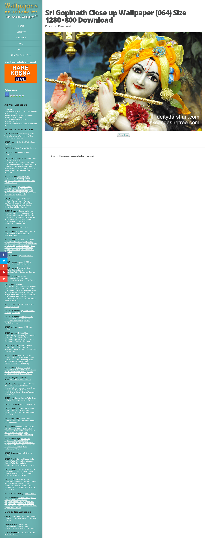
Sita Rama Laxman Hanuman (17, 171)
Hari (19, 532)
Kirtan (18, 115)
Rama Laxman (16, 298)
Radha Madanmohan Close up (19, 486)
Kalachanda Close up (22, 231)
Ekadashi (30, 111)
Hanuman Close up (22, 162)
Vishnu (14, 123)
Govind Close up (21, 398)
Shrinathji (14, 119)
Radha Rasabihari (17, 294)
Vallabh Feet (11, 351)
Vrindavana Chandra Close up (17, 392)
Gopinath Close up (13, 215)
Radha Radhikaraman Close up (16, 448)
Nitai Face (10, 288)
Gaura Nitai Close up (23, 246)
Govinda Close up (18, 178)
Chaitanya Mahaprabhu (9, 110)
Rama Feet (25, 164)
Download (123, 135)
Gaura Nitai (24, 227)
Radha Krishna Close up (16, 193)
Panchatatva (16, 313)
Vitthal (19, 123)
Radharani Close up (18, 223)
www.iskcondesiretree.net (78, 156)
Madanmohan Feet (13, 481)
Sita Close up (26, 290)
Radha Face (18, 288)
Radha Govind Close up (25, 400)
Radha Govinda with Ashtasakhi (22, 465)
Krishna (23, 115)
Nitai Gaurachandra (25, 217)
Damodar (17, 111)
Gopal (23, 213)
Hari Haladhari (26, 532)
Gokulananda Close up (19, 516)
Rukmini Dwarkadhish (15, 321)
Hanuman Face (20, 286)
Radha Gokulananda (14, 518)
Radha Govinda (24, 181)
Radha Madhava (24, 420)
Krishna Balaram (13, 445)
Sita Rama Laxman (13, 250)
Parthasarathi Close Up (15, 242)
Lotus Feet (14, 117)
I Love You (12, 113)
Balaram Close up (24, 498)
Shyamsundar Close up (15, 278)
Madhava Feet (12, 335)
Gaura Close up (20, 148)
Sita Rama (25, 298)
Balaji (17, 426)
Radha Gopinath (11, 122)
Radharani (26, 123)
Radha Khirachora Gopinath (17, 473)
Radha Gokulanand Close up (17, 166)
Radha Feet (26, 384)
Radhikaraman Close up (15, 443)
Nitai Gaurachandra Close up (20, 218)
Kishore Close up (17, 201)
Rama (10, 121)
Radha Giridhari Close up (20, 363)
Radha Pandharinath (27, 404)
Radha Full (26, 288)
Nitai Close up (31, 148)
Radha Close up (23, 134)
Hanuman (11, 162)
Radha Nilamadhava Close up (24, 272)
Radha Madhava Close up (21, 264)
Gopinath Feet (26, 215)
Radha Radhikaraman (14, 447)
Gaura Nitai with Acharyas (16, 205)
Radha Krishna (24, 412)
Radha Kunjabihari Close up (23, 435)
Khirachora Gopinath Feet (16, 471)
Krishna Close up (18, 410)
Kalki (14, 115)
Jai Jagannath (11, 114)
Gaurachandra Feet (13, 213)
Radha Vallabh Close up (18, 349)
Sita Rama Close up (21, 168)
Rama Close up (16, 164)
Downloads (65, 26)
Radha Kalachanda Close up (17, 234)
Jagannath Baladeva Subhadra (18, 328)
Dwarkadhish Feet (13, 319)
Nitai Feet (14, 217)
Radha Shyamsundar (24, 506)
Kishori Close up (13, 203)
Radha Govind (12, 400)
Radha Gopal (21, 142)
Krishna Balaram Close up (19, 485)
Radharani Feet (21, 195)
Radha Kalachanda (17, 233)
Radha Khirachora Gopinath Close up (18, 474)
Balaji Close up (24, 426)
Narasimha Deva (22, 335)
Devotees (24, 111)
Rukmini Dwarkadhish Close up (17, 322)
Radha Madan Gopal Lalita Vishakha (19, 374)
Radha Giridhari (30, 494)
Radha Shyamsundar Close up (25, 280)
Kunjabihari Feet (13, 430)
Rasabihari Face (16, 290)
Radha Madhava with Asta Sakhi (19, 340)
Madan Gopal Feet (13, 370)
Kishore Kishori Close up (18, 207)
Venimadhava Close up (15, 138)
